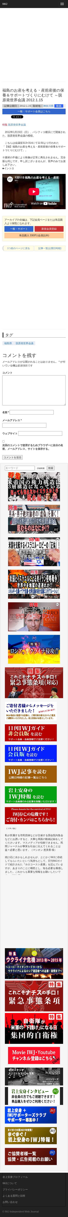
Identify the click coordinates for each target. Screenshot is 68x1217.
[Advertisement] (34, 44)
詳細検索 (41, 468)
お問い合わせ (10, 1202)
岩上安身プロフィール (15, 1177)
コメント (7, 372)
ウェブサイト (10, 433)
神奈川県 (48, 106)
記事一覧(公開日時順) (49, 248)
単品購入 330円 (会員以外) (34, 235)
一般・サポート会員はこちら (34, 111)
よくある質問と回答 (14, 1195)
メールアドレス (12, 420)
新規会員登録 (49, 228)
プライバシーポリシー (15, 1189)
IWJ (4, 3)
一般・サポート (19, 228)
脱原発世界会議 (17, 124)
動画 (58, 106)
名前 (5, 412)
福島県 (8, 343)
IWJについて (10, 1183)
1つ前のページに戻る (18, 248)
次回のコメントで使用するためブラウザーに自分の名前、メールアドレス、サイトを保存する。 (32, 447)
